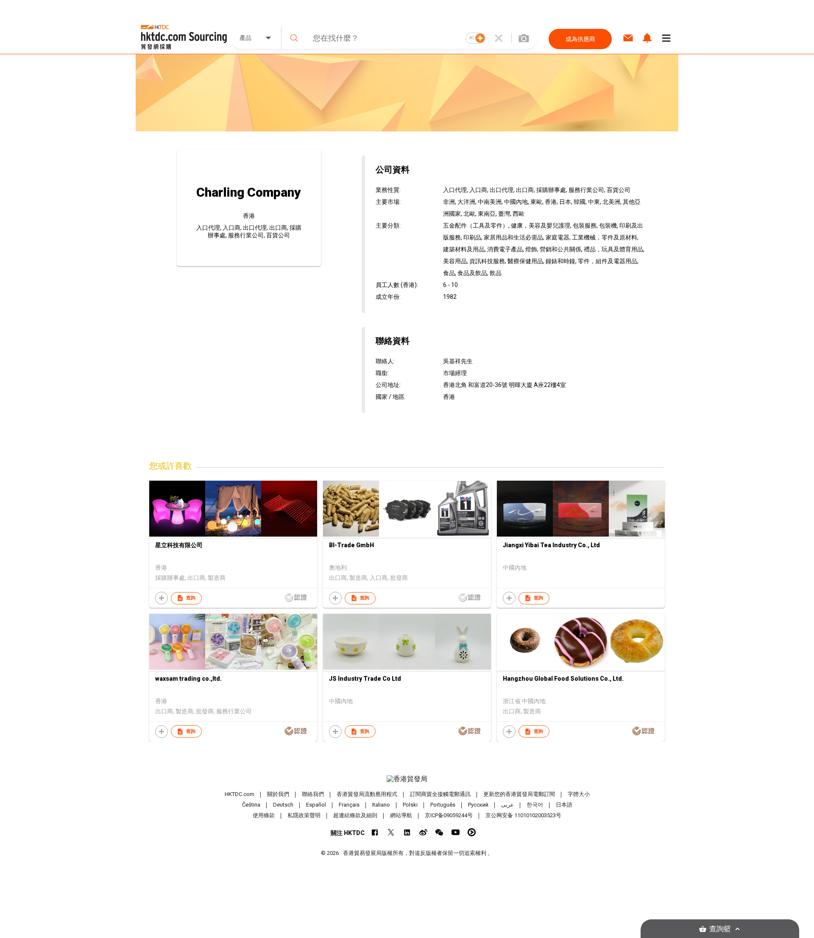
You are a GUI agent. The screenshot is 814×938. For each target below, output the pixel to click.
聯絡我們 (313, 794)
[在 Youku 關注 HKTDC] (472, 832)
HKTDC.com (239, 794)
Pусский (478, 805)
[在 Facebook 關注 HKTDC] (375, 832)
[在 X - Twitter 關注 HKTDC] (391, 832)
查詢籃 (720, 929)
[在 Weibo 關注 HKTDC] (423, 832)
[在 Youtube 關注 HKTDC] (456, 832)
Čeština (251, 805)
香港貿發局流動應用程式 (367, 794)
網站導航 (401, 815)
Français (349, 805)
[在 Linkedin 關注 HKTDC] (407, 832)
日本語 (564, 805)
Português (442, 805)
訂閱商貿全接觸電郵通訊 (440, 794)
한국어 (535, 805)
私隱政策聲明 (304, 815)
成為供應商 (580, 39)
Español (316, 805)
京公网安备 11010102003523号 (523, 815)
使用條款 (264, 815)
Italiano (381, 805)
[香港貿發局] (407, 779)
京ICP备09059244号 (449, 815)
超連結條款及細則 (355, 815)
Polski (410, 805)
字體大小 (579, 794)
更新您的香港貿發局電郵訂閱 (519, 794)
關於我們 (278, 794)
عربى (507, 805)
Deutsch (283, 805)
